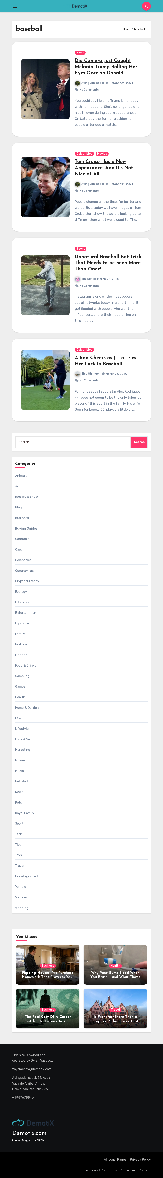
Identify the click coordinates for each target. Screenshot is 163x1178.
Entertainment (26, 613)
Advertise (127, 1170)
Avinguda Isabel (93, 83)
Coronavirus (24, 570)
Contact (145, 1170)
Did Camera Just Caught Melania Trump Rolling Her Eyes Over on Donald (106, 67)
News (80, 52)
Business (22, 518)
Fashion (21, 644)
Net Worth (23, 781)
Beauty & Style (26, 497)
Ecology (21, 592)
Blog (18, 507)
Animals (21, 476)
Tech (18, 834)
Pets (18, 802)
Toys (18, 855)
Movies (102, 153)
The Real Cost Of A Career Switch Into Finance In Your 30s (47, 1021)
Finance (21, 655)
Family (20, 634)
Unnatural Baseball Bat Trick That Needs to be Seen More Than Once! (108, 263)
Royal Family (24, 813)
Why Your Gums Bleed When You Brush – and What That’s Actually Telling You (115, 977)
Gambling (22, 676)
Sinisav (87, 279)
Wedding (21, 908)
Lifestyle (22, 729)
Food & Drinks (25, 665)
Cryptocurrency (27, 581)
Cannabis (22, 539)
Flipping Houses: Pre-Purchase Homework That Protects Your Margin (48, 977)
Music (19, 771)
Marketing (22, 750)
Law (18, 718)
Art (17, 486)
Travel (19, 866)
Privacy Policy (140, 1159)
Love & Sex (23, 739)
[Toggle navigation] (15, 6)
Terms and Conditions (100, 1170)
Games (20, 686)
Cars (18, 549)
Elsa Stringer (91, 373)
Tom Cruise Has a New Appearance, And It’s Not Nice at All (104, 168)
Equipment (23, 623)
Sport (80, 248)
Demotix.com (29, 1133)
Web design (24, 897)
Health (20, 697)
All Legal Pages (115, 1159)
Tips (18, 845)
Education (23, 602)
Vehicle (20, 887)
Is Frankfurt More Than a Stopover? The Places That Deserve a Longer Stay (115, 1021)
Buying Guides (26, 528)
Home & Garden (27, 708)
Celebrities (84, 153)
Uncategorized (26, 876)
